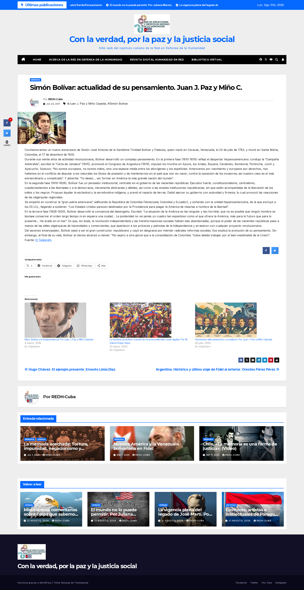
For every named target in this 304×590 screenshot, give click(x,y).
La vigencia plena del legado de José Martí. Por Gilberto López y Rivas (184, 514)
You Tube (266, 582)
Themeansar (81, 582)
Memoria (35, 80)
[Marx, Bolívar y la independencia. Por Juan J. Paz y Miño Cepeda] (65, 320)
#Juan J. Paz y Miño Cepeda (86, 103)
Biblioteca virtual (207, 59)
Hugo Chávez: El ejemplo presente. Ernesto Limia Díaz (71, 369)
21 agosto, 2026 (38, 520)
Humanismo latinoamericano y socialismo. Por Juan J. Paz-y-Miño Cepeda (233, 339)
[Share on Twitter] (274, 253)
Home (37, 59)
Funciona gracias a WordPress (35, 582)
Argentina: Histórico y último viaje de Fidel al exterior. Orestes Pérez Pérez (216, 369)
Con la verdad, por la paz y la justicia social (152, 39)
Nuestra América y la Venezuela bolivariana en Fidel (146, 446)
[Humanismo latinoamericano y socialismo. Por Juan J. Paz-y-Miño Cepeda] (236, 320)
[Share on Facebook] (266, 253)
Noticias (231, 505)
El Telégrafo (43, 240)
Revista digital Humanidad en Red (157, 59)
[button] (276, 59)
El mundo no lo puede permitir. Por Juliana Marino (114, 514)
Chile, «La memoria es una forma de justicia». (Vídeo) (240, 446)
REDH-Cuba (55, 99)
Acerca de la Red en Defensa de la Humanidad (85, 59)
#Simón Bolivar (118, 103)
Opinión (41, 439)
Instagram (281, 582)
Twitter (254, 582)
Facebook (241, 582)
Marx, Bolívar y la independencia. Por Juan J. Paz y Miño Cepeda (59, 339)
